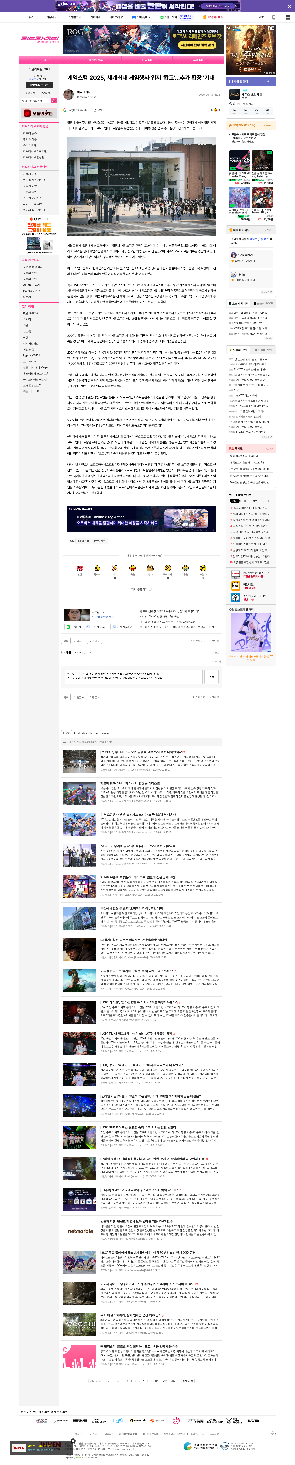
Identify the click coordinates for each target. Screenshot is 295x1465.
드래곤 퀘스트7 (31, 385)
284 (165, 1380)
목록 (65, 640)
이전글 (93, 640)
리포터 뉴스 (30, 133)
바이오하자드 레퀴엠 (35, 379)
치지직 (27, 319)
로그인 (261, 17)
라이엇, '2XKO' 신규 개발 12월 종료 (159, 616)
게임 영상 (28, 349)
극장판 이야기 (31, 186)
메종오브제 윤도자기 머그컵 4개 (247, 462)
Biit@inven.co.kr (86, 97)
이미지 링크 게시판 (34, 210)
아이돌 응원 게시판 (34, 179)
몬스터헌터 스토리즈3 (35, 373)
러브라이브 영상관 (33, 157)
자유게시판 (29, 173)
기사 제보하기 (125, 626)
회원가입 (30, 93)
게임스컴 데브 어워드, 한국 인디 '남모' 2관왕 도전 (167, 621)
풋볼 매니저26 (31, 391)
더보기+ (268, 81)
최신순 (87, 652)
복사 (100, 110)
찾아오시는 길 (197, 1434)
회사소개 (79, 1434)
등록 (211, 676)
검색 (54, 100)
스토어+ (268, 125)
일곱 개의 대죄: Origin (35, 367)
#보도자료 (100, 540)
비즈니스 (94, 1434)
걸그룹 (27, 331)
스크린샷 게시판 (32, 198)
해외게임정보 (30, 343)
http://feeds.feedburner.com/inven (91, 733)
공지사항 (214, 1434)
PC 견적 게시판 (32, 291)
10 (156, 1380)
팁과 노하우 (30, 139)
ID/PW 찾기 (46, 93)
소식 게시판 (30, 145)
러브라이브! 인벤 (39, 69)
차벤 (25, 325)
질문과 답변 (30, 192)
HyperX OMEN (31, 355)
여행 (25, 337)
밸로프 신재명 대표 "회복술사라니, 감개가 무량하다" (169, 611)
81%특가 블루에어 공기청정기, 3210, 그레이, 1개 (251, 469)
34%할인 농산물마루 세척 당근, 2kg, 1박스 (251, 475)
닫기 (73, 1440)
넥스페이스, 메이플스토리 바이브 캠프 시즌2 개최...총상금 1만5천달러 (179, 627)
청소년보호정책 (150, 1434)
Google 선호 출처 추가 (78, 110)
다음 (172, 1380)
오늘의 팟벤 (30, 279)
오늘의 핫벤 (30, 273)
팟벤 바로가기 (31, 313)
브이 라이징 (30, 361)
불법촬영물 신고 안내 (174, 1434)
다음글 (77, 640)
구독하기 (76, 626)
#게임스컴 (83, 540)
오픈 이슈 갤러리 (32, 267)
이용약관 (109, 1434)
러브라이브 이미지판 (35, 151)
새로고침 (216, 652)
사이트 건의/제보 (32, 204)
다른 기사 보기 (99, 626)
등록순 (77, 652)
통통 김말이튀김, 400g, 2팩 (244, 455)
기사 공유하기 (139, 589)
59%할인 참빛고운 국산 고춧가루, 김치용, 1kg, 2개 (251, 482)
